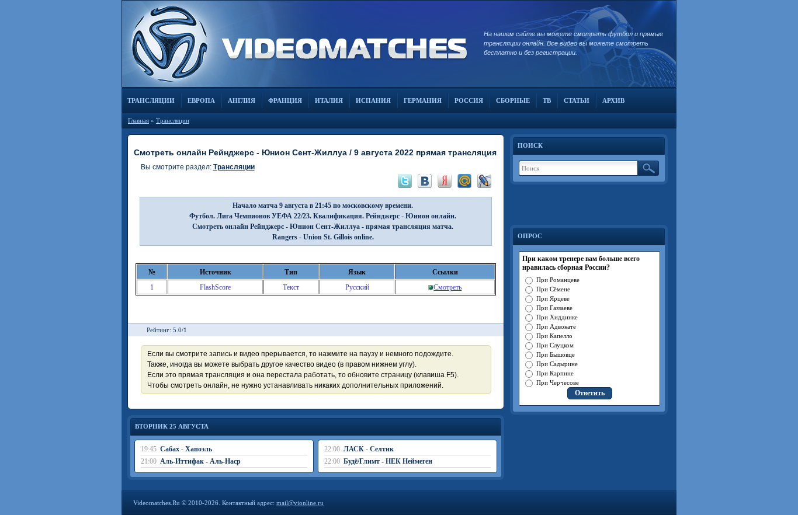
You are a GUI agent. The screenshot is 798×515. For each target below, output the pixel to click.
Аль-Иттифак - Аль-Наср (200, 461)
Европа (201, 100)
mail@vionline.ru (300, 502)
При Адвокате (556, 326)
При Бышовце (555, 354)
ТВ (547, 100)
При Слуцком (555, 345)
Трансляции (151, 100)
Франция (285, 100)
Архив (613, 100)
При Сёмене (553, 289)
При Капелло (554, 335)
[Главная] (297, 44)
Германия (423, 100)
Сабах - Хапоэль (186, 449)
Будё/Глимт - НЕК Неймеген (388, 461)
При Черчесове (557, 382)
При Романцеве (558, 279)
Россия (468, 100)
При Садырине (557, 363)
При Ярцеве (553, 298)
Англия (241, 100)
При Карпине (555, 373)
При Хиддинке (557, 317)
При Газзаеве (554, 307)
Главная (138, 120)
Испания (373, 100)
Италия (329, 100)
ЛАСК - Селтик (369, 449)
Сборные (513, 100)
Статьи (576, 100)
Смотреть (447, 287)
